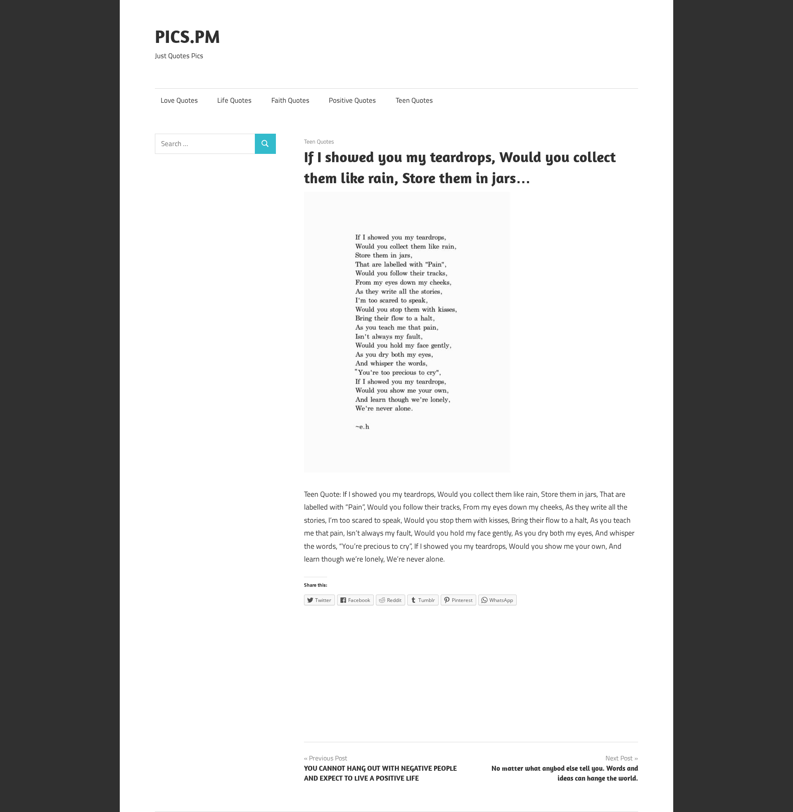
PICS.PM (187, 36)
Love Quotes (179, 100)
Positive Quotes (352, 100)
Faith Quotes (290, 100)
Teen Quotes (414, 100)
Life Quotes (234, 100)
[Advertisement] (471, 671)
